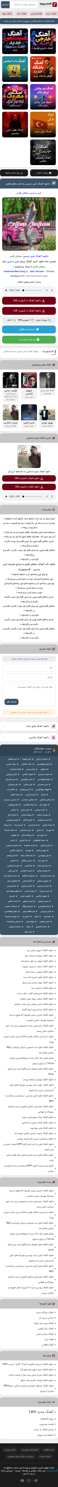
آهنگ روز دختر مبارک (44, 1323)
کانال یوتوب (9, 1449)
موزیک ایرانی (41, 320)
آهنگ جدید (51, 13)
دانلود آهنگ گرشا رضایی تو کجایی (38, 1122)
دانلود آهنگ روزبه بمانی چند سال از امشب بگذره (31, 1375)
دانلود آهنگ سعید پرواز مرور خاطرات (37, 998)
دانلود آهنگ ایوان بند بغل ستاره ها (37, 961)
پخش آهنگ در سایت (43, 1429)
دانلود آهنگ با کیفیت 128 (27, 310)
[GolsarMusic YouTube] (22, 1480)
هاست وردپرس (47, 1424)
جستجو (5, 4)
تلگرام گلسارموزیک (30, 1449)
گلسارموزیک (48, 4)
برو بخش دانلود (12, 172)
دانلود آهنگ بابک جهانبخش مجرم (38, 1117)
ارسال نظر (11, 701)
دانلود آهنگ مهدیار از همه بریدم (38, 1079)
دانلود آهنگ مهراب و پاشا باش (39, 972)
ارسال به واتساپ (27, 339)
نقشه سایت (45, 1456)
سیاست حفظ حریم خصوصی (20, 1456)
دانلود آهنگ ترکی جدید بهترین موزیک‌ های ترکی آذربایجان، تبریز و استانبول (32, 1088)
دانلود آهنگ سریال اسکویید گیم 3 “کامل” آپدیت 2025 (28, 1364)
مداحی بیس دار (46, 1318)
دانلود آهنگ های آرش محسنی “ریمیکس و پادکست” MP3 (29, 1098)
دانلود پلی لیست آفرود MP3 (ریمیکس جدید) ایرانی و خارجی (29, 1168)
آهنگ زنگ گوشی (46, 1328)
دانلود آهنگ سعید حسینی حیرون (38, 966)
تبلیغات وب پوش (45, 1435)
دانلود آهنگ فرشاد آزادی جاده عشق (37, 1380)
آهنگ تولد (7, 13)
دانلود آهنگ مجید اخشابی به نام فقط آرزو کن (29, 471)
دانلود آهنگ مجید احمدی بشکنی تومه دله (34, 1133)
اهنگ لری (49, 1339)
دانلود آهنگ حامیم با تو (43, 988)
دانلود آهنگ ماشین (39, 737)
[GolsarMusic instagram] (28, 1480)
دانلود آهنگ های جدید (37, 726)
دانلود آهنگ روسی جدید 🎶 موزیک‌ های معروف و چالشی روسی (31, 1290)
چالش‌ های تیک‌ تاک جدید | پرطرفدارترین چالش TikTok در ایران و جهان (32, 1061)
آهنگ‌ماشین (36, 13)
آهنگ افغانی (48, 1344)
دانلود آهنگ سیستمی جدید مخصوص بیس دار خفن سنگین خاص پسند (30, 1028)
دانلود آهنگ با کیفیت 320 (27, 300)
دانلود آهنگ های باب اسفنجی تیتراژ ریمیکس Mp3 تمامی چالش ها (30, 1050)
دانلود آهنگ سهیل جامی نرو (40, 950)
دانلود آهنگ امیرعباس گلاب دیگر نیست (35, 993)
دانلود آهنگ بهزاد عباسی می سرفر (38, 982)
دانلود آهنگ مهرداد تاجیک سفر (39, 955)
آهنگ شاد (21, 13)
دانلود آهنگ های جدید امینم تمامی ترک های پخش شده (30, 1158)
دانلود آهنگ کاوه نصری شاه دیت (38, 977)
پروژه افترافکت (47, 1418)
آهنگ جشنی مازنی (45, 1334)
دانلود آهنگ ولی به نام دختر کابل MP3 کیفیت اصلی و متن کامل (29, 1147)
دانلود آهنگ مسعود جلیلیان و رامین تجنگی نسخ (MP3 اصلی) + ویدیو (29, 1388)
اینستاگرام (49, 1449)
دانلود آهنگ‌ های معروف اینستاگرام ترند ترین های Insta (31, 1071)
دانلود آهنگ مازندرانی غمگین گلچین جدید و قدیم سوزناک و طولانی (31, 1109)
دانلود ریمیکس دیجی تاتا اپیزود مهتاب (35, 1138)
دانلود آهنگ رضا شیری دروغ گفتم (38, 1009)
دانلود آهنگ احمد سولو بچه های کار (37, 1369)
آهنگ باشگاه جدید (45, 1312)
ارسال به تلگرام (26, 329)
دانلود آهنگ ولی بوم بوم (42, 1128)
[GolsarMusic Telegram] (35, 1480)
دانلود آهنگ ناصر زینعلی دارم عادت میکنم (34, 1004)
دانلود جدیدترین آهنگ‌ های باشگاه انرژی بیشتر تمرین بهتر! (29, 1039)
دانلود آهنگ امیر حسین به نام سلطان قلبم (28, 184)
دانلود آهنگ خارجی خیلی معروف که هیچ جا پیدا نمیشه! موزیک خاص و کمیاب (31, 1018)
